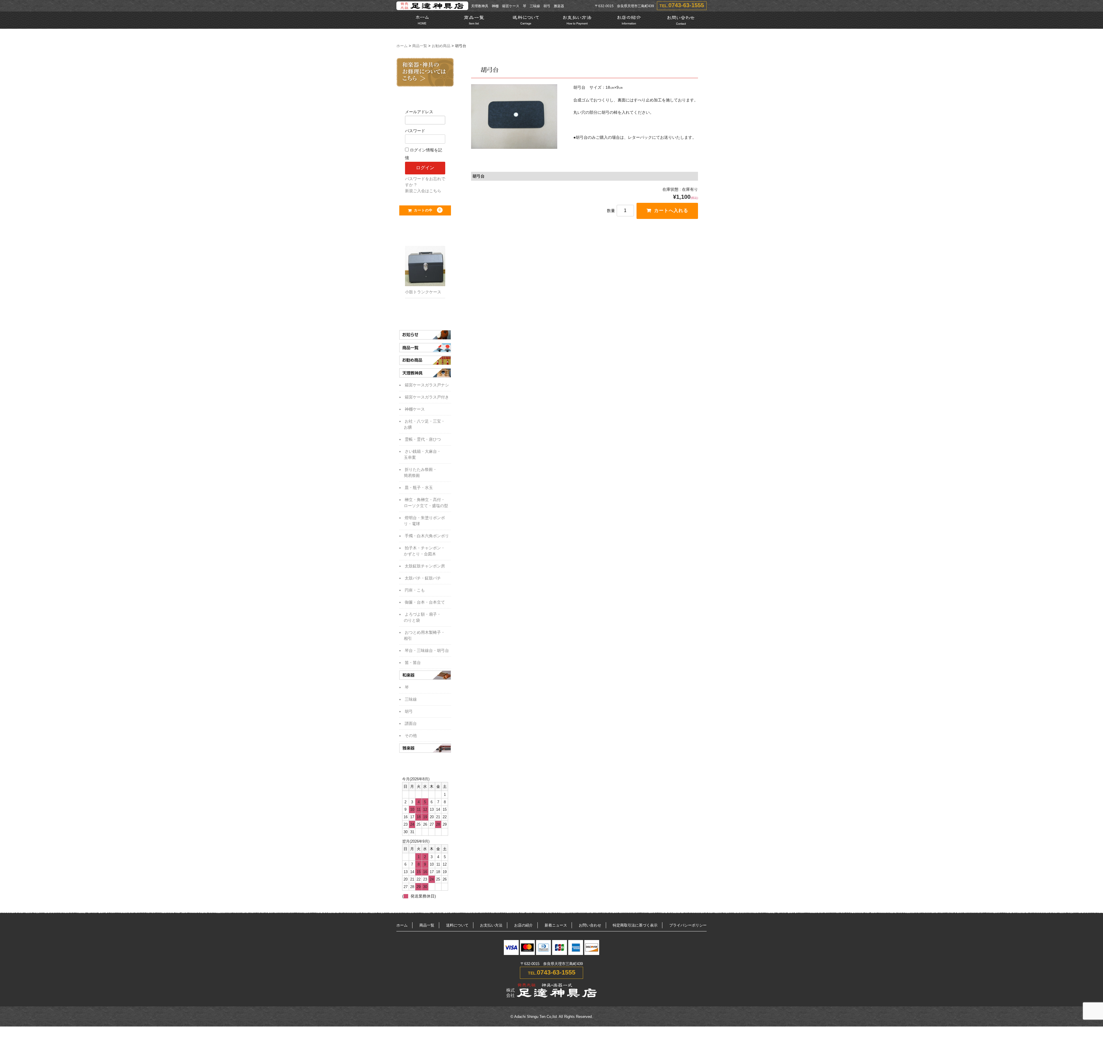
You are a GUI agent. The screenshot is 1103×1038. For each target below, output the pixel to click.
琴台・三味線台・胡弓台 (427, 650)
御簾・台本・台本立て (425, 602)
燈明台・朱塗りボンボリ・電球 (424, 520)
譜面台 (411, 723)
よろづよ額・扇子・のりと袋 (422, 617)
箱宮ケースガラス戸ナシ (427, 385)
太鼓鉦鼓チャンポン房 (425, 566)
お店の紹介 (523, 925)
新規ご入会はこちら (423, 190)
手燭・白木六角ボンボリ (427, 536)
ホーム (402, 46)
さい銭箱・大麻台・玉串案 (422, 454)
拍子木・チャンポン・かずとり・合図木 (424, 551)
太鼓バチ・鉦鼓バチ (423, 578)
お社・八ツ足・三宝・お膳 (424, 424)
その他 (411, 735)
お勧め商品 (441, 46)
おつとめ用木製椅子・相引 (424, 635)
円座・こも (415, 590)
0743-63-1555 (686, 5)
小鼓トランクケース (423, 292)
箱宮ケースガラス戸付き (427, 397)
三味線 (411, 699)
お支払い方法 (491, 925)
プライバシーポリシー (688, 925)
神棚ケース (415, 409)
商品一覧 (419, 46)
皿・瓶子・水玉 (419, 487)
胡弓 (409, 711)
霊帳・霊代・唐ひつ (423, 439)
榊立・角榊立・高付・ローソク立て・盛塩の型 (426, 502)
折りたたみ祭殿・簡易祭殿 (420, 472)
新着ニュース (556, 925)
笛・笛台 (413, 662)
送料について (457, 925)
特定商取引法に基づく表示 (635, 925)
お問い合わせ (590, 925)
